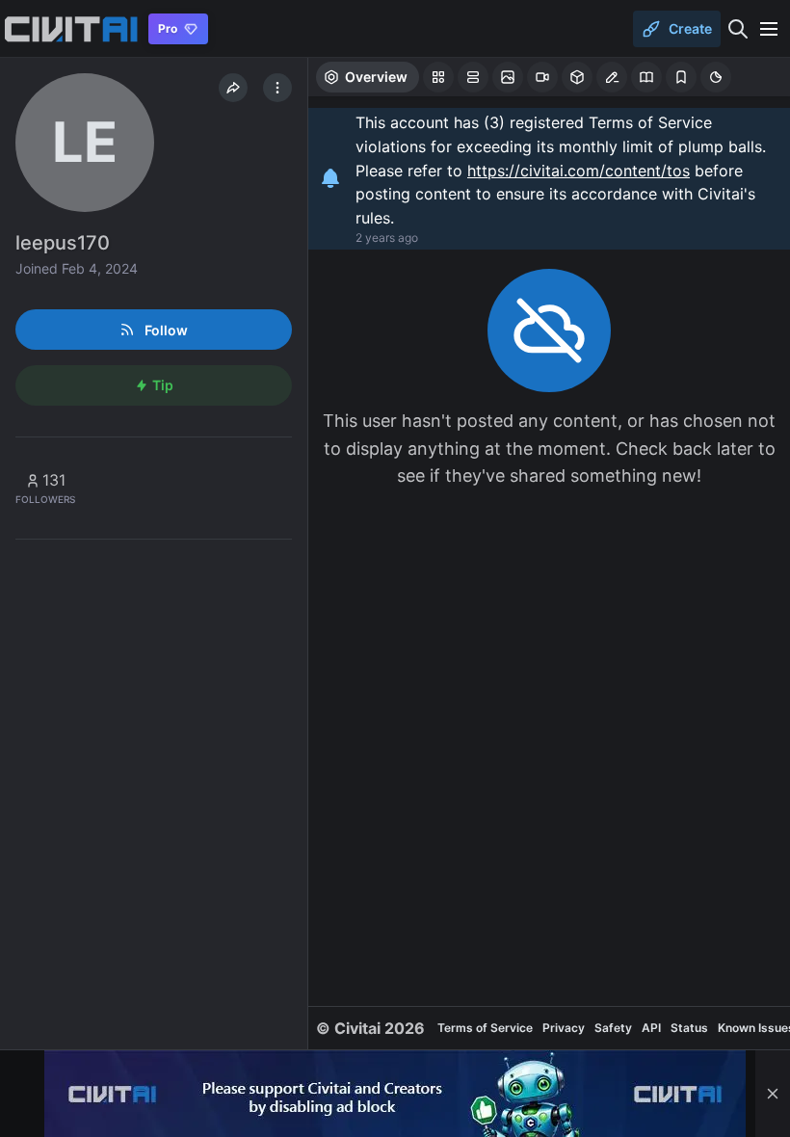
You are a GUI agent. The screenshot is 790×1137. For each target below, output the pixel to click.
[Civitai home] (71, 28)
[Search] (737, 28)
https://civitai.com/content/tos (578, 170)
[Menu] (768, 28)
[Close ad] (772, 1093)
